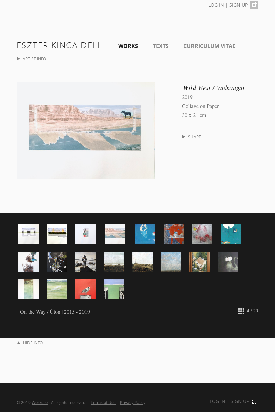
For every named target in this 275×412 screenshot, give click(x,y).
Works (128, 46)
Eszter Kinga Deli (58, 44)
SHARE (194, 137)
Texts (161, 46)
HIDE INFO (33, 343)
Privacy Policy (132, 402)
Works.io (40, 402)
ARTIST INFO (34, 59)
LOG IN (216, 5)
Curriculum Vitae (209, 46)
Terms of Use (103, 402)
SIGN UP (238, 5)
